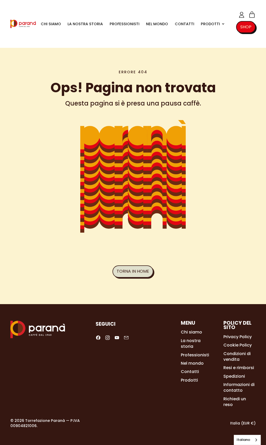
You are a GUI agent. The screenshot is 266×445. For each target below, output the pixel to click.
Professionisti (124, 24)
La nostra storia (85, 24)
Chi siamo (51, 24)
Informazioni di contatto (239, 387)
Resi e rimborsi (238, 368)
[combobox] (247, 440)
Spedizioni (234, 376)
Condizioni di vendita (237, 356)
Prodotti (189, 380)
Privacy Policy (237, 337)
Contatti (184, 24)
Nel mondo (157, 24)
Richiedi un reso (234, 402)
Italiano (243, 439)
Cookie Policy (237, 345)
